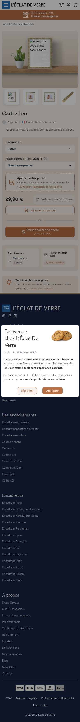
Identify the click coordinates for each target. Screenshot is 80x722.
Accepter (52, 391)
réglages (27, 391)
